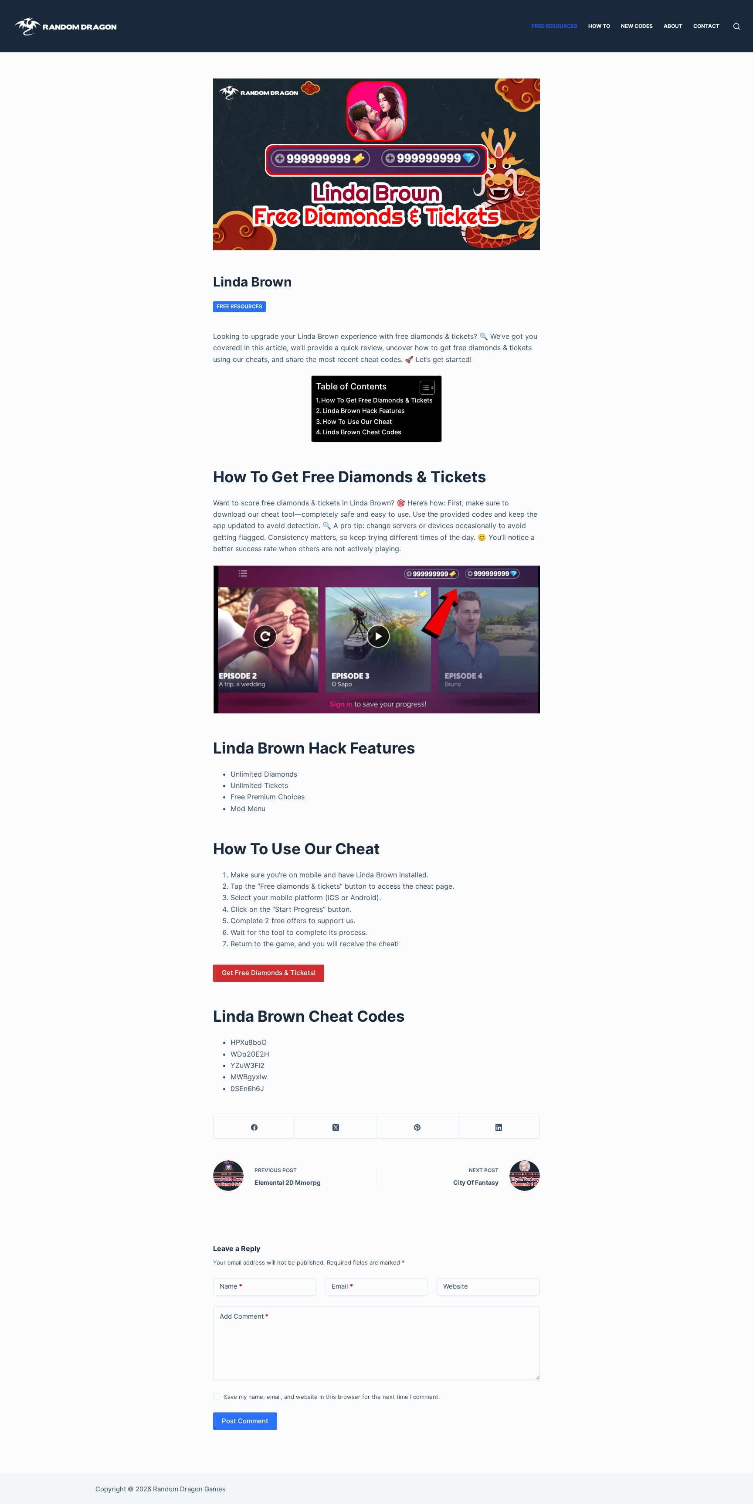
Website (455, 1286)
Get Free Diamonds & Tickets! (268, 973)
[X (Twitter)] (335, 1127)
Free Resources (239, 306)
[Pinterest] (417, 1127)
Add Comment (244, 1316)
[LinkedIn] (499, 1127)
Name (231, 1286)
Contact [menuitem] (706, 26)
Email (342, 1286)
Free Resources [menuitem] (554, 26)
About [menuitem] (673, 26)
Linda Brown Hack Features (363, 410)
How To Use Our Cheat (357, 421)
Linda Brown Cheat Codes (361, 432)
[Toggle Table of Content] (423, 387)
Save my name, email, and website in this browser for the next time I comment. (332, 1396)
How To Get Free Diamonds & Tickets (377, 400)
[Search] (736, 26)
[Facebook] (254, 1127)
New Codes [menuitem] (637, 26)
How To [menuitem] (599, 26)
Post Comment (245, 1421)
